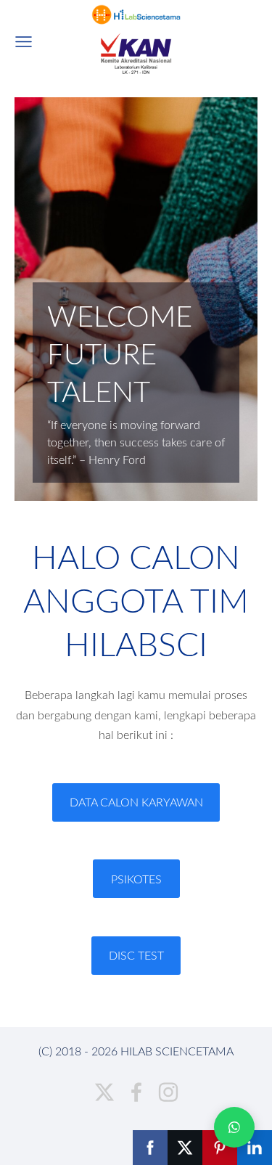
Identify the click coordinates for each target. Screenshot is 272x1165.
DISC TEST (136, 955)
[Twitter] (104, 1092)
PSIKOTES (136, 879)
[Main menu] (24, 42)
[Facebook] (136, 1092)
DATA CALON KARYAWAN (136, 802)
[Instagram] (168, 1092)
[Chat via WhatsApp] (234, 1127)
